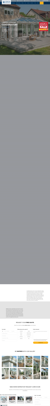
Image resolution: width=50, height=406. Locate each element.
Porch (28, 338)
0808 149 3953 (45, 0)
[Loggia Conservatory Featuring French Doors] (13, 373)
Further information (36, 329)
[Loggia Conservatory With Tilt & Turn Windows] (5, 373)
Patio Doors (21, 338)
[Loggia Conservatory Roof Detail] (9, 361)
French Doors (28, 336)
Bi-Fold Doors (21, 336)
